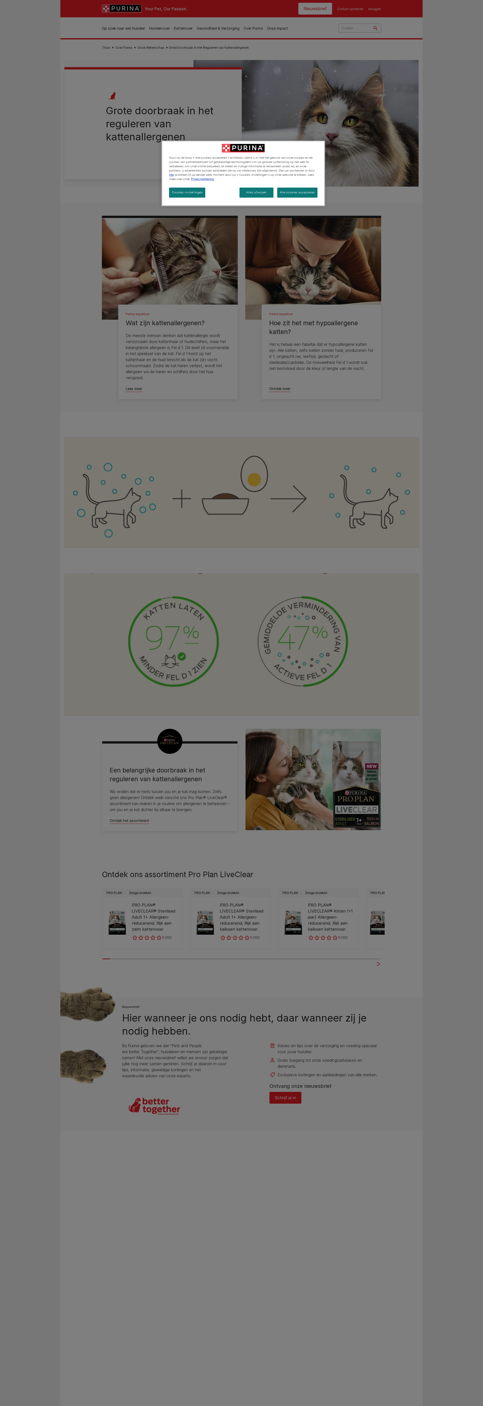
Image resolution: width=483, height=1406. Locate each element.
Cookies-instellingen (187, 192)
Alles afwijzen (256, 192)
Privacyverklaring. (203, 179)
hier (171, 175)
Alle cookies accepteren (297, 192)
